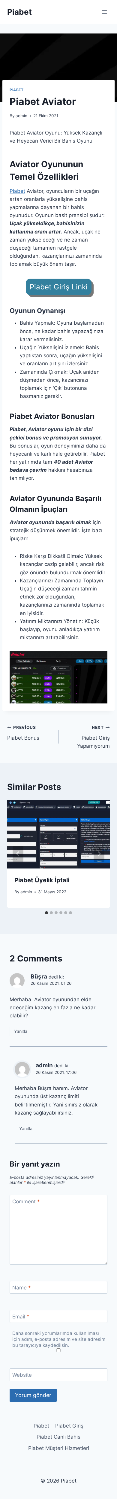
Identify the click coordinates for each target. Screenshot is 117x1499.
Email (20, 1317)
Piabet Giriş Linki (59, 287)
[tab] (46, 912)
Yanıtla (20, 1031)
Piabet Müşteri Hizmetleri (58, 1448)
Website (22, 1375)
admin (21, 115)
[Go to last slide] (18, 854)
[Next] (99, 854)
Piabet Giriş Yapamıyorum (93, 737)
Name (21, 1288)
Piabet (17, 90)
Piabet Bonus (23, 733)
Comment (26, 1202)
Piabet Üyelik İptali (41, 880)
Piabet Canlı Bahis (58, 1437)
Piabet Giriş (69, 1426)
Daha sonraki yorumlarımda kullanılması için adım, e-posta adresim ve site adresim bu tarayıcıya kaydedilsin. (58, 1339)
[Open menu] (104, 11)
